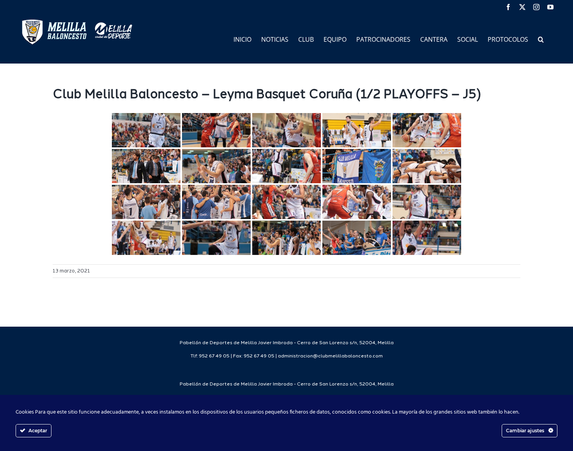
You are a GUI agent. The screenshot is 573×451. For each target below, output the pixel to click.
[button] (541, 38)
